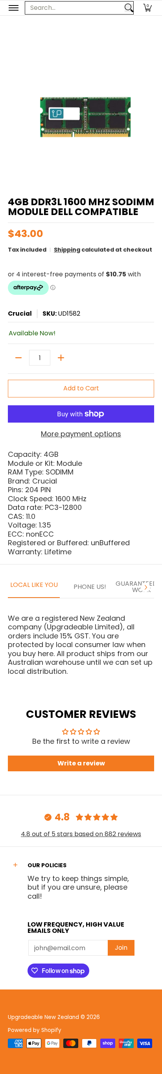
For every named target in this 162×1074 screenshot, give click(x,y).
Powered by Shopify (34, 1030)
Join (121, 947)
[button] (147, 7)
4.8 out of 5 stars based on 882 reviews (81, 834)
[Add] (61, 358)
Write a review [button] (81, 763)
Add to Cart (81, 388)
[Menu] (13, 7)
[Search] (129, 8)
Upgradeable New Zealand (43, 1017)
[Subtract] (18, 358)
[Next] (145, 587)
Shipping (67, 250)
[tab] (34, 587)
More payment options (81, 434)
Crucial (20, 313)
